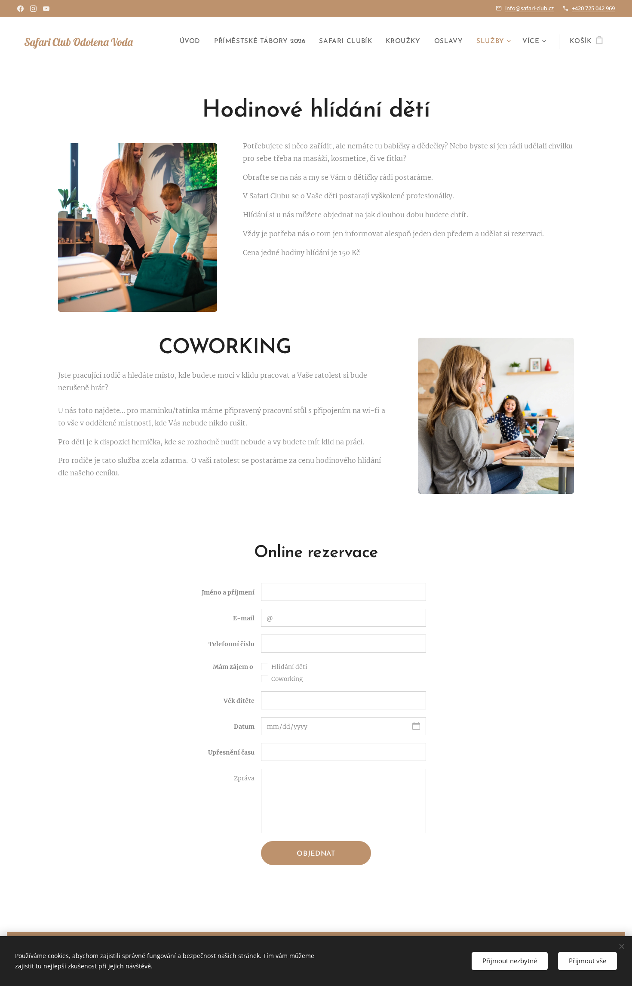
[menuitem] (192, 41)
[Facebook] (20, 8)
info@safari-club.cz (529, 8)
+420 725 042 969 (593, 8)
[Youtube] (46, 8)
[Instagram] (33, 8)
